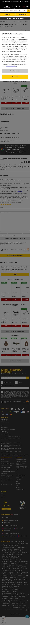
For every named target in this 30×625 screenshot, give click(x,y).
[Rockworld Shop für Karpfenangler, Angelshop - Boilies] (6, 7)
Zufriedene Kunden (25, 1)
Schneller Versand (6, 1)
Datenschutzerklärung (11, 66)
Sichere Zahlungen (16, 1)
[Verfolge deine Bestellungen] (12, 6)
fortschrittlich (22, 11)
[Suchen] (28, 10)
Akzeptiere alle (15, 76)
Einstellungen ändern (15, 70)
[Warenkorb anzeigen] (19, 6)
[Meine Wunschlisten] (16, 6)
